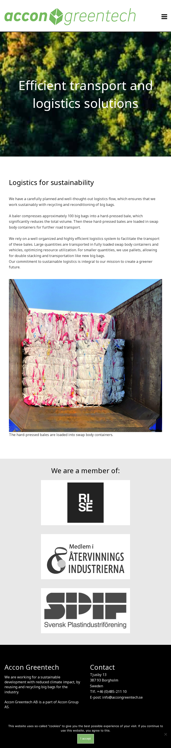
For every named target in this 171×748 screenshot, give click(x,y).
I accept (85, 738)
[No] (165, 734)
